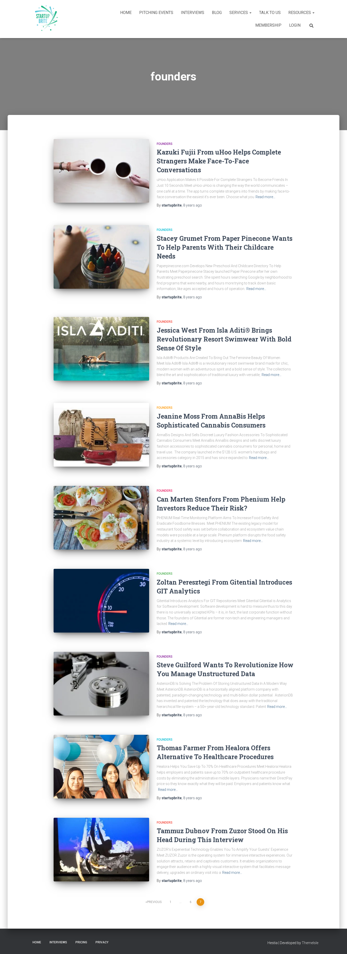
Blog (217, 12)
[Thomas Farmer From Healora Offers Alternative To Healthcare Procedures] (101, 766)
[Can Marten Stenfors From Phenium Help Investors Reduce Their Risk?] (101, 518)
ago (192, 205)
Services (239, 12)
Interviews (192, 12)
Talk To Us (270, 12)
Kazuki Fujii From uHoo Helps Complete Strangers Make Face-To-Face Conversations (219, 161)
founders (164, 144)
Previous (154, 902)
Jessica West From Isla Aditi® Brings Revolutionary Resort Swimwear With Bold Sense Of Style (224, 339)
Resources (300, 12)
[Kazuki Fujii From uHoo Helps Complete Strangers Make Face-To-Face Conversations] (101, 171)
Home (126, 12)
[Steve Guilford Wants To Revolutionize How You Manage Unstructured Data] (101, 684)
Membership (268, 25)
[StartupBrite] (45, 19)
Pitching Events (156, 12)
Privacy (102, 942)
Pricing (81, 942)
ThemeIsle (310, 943)
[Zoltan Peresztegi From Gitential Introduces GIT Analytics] (101, 601)
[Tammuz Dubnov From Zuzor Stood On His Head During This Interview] (101, 849)
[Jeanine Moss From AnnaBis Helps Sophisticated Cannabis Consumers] (101, 435)
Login (295, 25)
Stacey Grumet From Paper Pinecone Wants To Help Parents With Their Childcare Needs (224, 247)
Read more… (265, 197)
